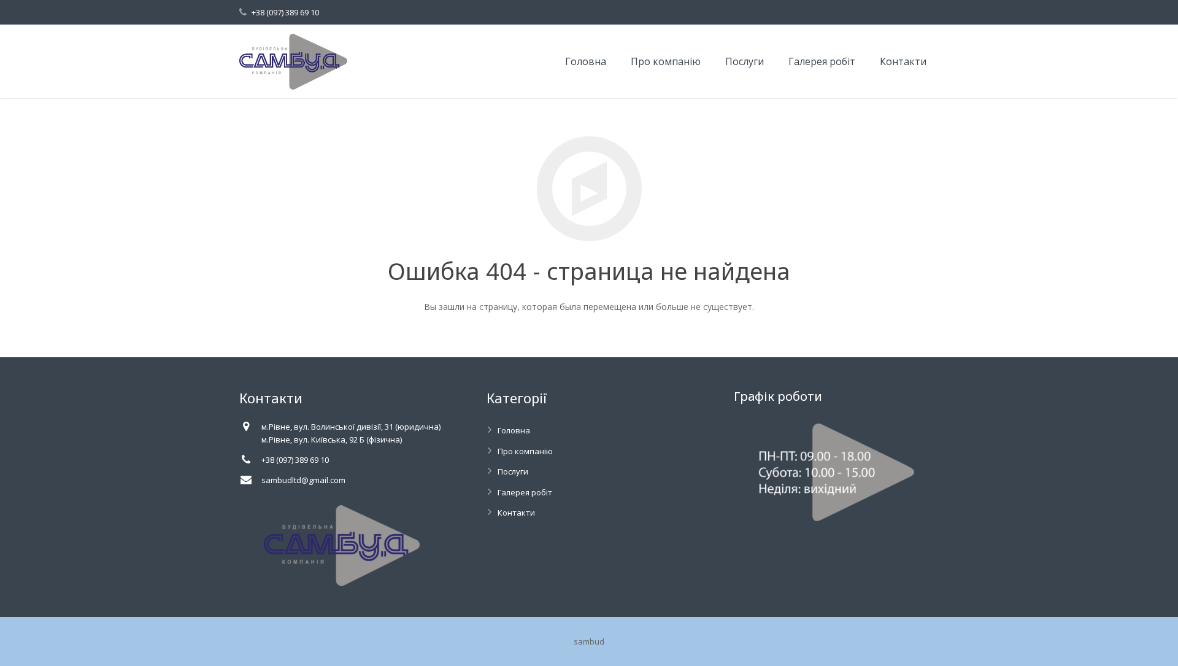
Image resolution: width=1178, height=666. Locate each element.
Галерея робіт (525, 492)
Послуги (513, 471)
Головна (514, 430)
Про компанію (525, 451)
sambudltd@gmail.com (303, 480)
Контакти (516, 512)
